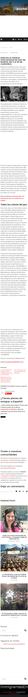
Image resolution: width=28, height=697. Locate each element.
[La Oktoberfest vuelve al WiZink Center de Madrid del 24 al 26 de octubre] (14, 557)
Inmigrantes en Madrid (8, 409)
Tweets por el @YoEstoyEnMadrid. (14, 644)
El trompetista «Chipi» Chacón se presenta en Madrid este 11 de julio (14, 614)
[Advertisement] (14, 26)
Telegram (23, 458)
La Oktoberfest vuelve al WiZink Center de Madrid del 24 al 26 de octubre (14, 576)
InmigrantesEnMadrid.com (14, 362)
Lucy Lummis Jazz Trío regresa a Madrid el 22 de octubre (20, 371)
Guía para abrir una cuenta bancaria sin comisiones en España (12, 198)
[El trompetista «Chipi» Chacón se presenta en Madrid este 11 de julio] (14, 596)
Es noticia (14, 52)
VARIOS (18, 541)
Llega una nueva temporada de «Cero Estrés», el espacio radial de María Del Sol (14, 537)
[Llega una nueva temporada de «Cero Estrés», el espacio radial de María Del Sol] (14, 518)
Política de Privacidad (14, 693)
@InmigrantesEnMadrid (8, 468)
